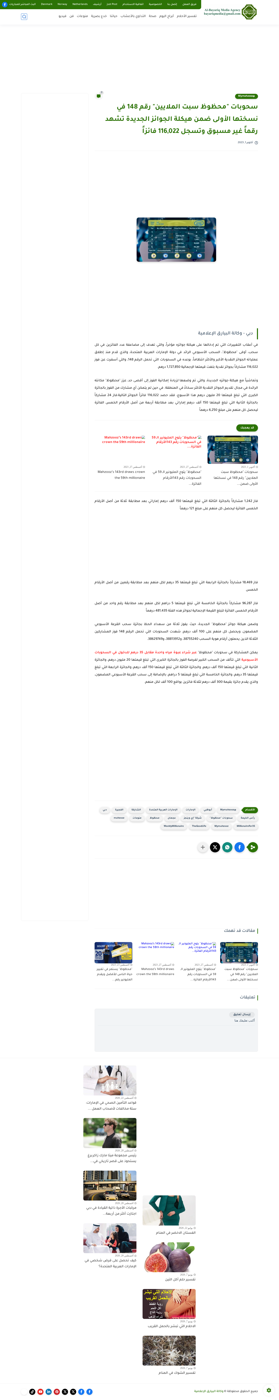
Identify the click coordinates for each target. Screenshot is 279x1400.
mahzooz (119, 818)
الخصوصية (155, 4)
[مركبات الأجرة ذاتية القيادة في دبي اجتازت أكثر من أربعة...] (109, 1186)
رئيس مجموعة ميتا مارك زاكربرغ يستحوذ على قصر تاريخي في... (112, 1158)
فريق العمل (189, 4)
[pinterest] (57, 1392)
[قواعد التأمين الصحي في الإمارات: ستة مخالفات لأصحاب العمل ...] (109, 1080)
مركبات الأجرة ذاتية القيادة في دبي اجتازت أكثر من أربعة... (111, 1211)
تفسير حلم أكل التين (180, 1280)
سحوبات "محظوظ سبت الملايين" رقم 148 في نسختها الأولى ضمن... (236, 478)
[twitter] (73, 1392)
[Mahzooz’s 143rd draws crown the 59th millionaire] (120, 450)
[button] (239, 847)
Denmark (46, 4)
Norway (62, 4)
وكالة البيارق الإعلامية (208, 1391)
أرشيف (97, 4)
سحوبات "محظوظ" (221, 818)
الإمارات (190, 810)
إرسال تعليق (242, 1014)
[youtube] (40, 1392)
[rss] (24, 1392)
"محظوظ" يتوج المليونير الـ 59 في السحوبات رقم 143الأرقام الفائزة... (177, 478)
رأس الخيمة (248, 818)
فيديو (62, 16)
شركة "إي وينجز (193, 818)
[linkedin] (49, 1392)
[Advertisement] (139, 61)
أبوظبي (208, 810)
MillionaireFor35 (246, 826)
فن (71, 16)
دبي (105, 810)
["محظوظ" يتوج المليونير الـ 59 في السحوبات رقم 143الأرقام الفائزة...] (176, 450)
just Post (112, 4)
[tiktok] (32, 1392)
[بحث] (24, 17)
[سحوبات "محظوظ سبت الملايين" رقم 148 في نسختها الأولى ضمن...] (233, 450)
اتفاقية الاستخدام (133, 4)
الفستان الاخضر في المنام (176, 1233)
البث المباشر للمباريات (22, 4)
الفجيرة (119, 810)
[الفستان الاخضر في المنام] (169, 1210)
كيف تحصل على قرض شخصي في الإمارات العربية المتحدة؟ (110, 1264)
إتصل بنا (172, 4)
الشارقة (136, 810)
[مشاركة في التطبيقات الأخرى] (203, 847)
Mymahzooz (221, 826)
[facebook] (5, 4)
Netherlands (80, 4)
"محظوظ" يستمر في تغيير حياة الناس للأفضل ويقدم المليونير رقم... (114, 975)
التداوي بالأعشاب (133, 16)
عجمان (172, 818)
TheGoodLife (199, 826)
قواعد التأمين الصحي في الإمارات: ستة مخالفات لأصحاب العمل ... (111, 1106)
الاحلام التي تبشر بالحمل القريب (172, 1326)
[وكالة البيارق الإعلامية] (230, 11)
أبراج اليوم (166, 16)
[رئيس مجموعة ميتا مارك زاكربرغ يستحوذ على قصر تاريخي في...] (109, 1133)
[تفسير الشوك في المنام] (169, 1351)
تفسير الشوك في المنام (177, 1373)
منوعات (82, 16)
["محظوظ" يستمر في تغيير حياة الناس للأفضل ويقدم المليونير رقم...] (113, 952)
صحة (152, 16)
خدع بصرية (99, 16)
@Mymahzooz (246, 96)
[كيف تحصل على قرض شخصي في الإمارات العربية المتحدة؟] (109, 1238)
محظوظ (155, 818)
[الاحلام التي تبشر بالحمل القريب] (169, 1304)
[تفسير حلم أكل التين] (169, 1257)
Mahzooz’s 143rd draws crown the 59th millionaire (121, 475)
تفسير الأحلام (187, 16)
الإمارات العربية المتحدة (163, 810)
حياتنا (113, 16)
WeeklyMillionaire (174, 826)
